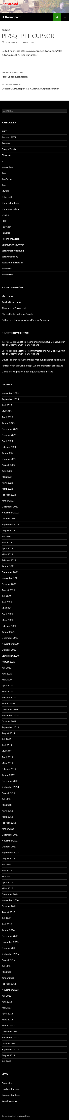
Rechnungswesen (11, 238)
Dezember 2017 (10, 834)
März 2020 (7, 691)
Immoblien (7, 167)
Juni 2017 (7, 870)
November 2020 (10, 643)
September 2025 (10, 399)
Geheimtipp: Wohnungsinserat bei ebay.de (43, 359)
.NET (4, 131)
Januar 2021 (8, 631)
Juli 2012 (6, 1061)
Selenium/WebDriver (13, 244)
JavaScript (7, 179)
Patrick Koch (8, 365)
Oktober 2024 (9, 435)
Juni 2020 (7, 673)
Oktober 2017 (9, 846)
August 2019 (8, 733)
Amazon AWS (9, 137)
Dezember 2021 (10, 572)
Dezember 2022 (10, 506)
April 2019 (7, 757)
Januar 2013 (8, 1025)
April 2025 (7, 417)
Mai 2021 (7, 608)
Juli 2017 (6, 864)
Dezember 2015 (10, 936)
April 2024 (7, 441)
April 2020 (7, 685)
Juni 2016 (7, 924)
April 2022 (7, 548)
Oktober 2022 (9, 518)
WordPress (7, 274)
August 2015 (8, 959)
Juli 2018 (6, 798)
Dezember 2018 (10, 781)
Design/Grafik (9, 149)
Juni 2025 (7, 405)
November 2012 (10, 1037)
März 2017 (7, 888)
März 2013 (7, 1019)
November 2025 (10, 393)
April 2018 (7, 810)
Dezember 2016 (10, 894)
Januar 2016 (8, 930)
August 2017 (8, 858)
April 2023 (7, 482)
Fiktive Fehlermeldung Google (17, 314)
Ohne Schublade (10, 202)
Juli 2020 (6, 667)
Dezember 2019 (10, 709)
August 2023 (8, 464)
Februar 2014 (9, 983)
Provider (6, 226)
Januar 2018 (8, 828)
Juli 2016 (6, 918)
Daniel (5, 371)
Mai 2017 (7, 876)
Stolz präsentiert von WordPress (16, 1116)
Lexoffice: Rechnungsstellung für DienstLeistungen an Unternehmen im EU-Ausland (34, 343)
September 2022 (10, 524)
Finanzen (6, 155)
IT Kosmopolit (11, 17)
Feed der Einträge (11, 1089)
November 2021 (10, 578)
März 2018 (7, 816)
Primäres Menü (65, 17)
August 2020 (8, 661)
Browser (6, 143)
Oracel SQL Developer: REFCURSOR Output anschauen (30, 86)
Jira (4, 185)
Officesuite (7, 197)
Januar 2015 (8, 977)
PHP (4, 220)
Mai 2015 (7, 971)
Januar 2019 (8, 775)
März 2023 (7, 488)
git (3, 161)
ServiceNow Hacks (11, 302)
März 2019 (7, 763)
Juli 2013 (6, 995)
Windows (7, 268)
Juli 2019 (6, 739)
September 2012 (10, 1049)
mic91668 (30, 42)
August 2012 (8, 1055)
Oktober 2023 (9, 458)
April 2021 (7, 614)
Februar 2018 (9, 822)
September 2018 (10, 786)
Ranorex (6, 232)
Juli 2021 (6, 596)
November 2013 (10, 989)
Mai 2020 (7, 679)
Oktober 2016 (9, 906)
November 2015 (10, 942)
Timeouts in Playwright (14, 308)
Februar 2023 (9, 494)
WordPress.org (9, 1100)
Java (4, 173)
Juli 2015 (6, 965)
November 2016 (10, 900)
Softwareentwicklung (13, 250)
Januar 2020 (8, 703)
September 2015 (10, 953)
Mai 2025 (7, 411)
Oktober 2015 (9, 948)
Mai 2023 (7, 476)
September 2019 (10, 727)
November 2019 (10, 715)
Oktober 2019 (9, 721)
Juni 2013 (7, 1001)
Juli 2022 (6, 536)
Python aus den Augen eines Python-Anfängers (26, 320)
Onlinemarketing (10, 208)
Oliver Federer (9, 359)
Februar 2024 (9, 447)
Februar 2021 (9, 625)
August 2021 (8, 590)
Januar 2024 (8, 452)
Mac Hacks (7, 296)
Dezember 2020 (10, 637)
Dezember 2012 (10, 1031)
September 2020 (10, 655)
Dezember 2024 (10, 429)
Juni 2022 (7, 542)
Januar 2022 (8, 566)
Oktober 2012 (9, 1043)
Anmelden (7, 1083)
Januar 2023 (8, 500)
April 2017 (7, 882)
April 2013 (7, 1013)
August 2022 (8, 530)
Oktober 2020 (9, 649)
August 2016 (8, 912)
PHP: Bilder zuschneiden (15, 74)
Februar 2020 (9, 697)
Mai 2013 (7, 1007)
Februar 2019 (9, 769)
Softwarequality (10, 256)
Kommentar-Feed (11, 1094)
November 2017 (10, 840)
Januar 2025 (8, 423)
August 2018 (8, 792)
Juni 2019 (7, 745)
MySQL (5, 191)
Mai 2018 (7, 804)
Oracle (6, 30)
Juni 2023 (7, 470)
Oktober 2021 (9, 584)
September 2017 (10, 852)
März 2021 (7, 619)
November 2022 (10, 512)
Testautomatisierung (12, 262)
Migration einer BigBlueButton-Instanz (33, 371)
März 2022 (7, 554)
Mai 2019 (7, 751)
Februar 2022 (9, 560)
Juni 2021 (7, 602)
